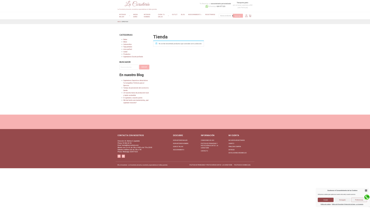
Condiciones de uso (207, 140)
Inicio (119, 21)
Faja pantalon (127, 47)
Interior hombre (147, 15)
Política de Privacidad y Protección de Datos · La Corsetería (347, 204)
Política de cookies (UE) (242, 165)
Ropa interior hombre (180, 143)
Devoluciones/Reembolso (238, 153)
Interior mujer (122, 15)
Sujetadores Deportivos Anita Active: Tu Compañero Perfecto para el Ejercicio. (135, 83)
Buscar (237, 16)
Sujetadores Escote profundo (133, 57)
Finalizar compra (235, 146)
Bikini (125, 42)
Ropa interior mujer (180, 140)
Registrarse (210, 14)
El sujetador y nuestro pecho (132, 98)
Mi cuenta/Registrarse (237, 140)
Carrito (231, 143)
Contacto (204, 151)
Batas (125, 39)
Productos (126, 54)
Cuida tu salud (161, 15)
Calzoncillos (127, 44)
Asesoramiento (194, 14)
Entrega (232, 150)
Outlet (175, 14)
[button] (366, 190)
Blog (183, 14)
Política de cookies (326, 204)
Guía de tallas (178, 146)
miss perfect (127, 49)
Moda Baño (135, 15)
